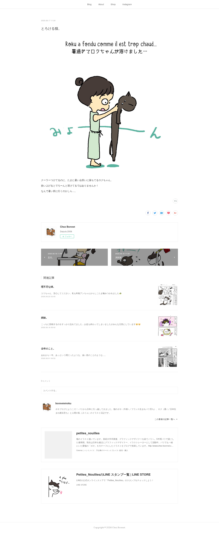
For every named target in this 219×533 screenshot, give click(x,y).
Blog (89, 4)
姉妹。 (44, 317)
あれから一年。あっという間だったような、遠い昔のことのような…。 (74, 355)
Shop (113, 4)
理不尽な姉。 (48, 286)
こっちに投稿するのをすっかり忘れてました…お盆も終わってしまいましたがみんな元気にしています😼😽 (91, 324)
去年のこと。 (48, 348)
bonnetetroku (63, 403)
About (101, 4)
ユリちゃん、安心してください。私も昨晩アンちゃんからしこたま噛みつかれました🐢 (81, 293)
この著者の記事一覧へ (164, 419)
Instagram (127, 4)
